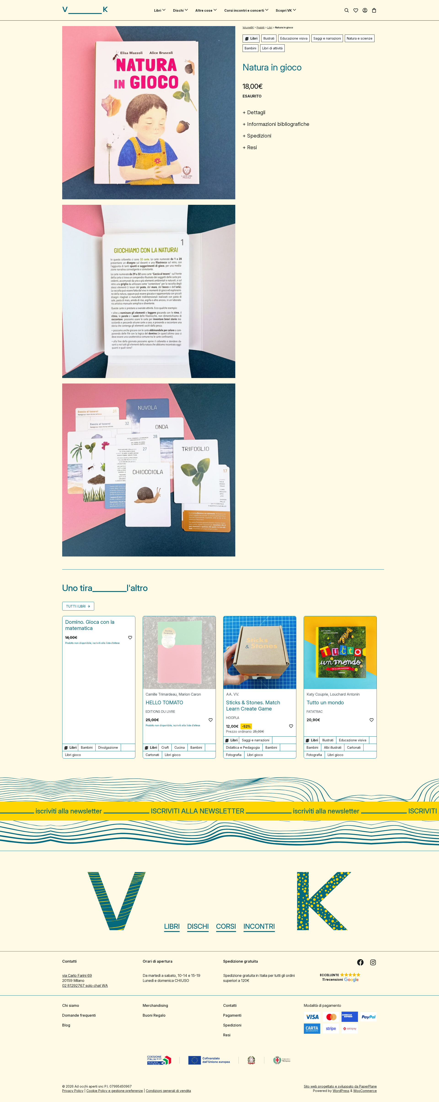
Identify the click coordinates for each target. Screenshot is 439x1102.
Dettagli (256, 112)
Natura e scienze (359, 38)
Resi (252, 147)
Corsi (226, 926)
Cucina (179, 747)
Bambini (250, 48)
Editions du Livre (160, 711)
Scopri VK (284, 10)
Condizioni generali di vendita (168, 1091)
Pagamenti (232, 1015)
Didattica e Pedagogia (243, 747)
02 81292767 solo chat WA (85, 985)
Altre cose (203, 10)
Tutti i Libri (76, 606)
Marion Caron (190, 694)
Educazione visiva (294, 38)
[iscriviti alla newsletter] (219, 811)
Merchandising (155, 1005)
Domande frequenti (79, 1015)
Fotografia (233, 755)
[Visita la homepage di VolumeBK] (85, 10)
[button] (130, 637)
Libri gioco (73, 755)
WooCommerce (365, 1091)
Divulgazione (108, 747)
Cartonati (152, 755)
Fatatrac (315, 711)
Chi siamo (70, 1005)
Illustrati (268, 38)
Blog (66, 1025)
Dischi (178, 10)
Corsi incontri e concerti (244, 10)
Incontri (259, 926)
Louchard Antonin (345, 694)
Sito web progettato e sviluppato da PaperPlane (340, 1086)
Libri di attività (272, 48)
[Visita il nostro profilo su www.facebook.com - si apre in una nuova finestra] (360, 962)
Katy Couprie (317, 694)
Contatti (230, 1005)
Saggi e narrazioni (327, 38)
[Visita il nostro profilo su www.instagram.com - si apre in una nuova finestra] (373, 962)
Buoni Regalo (154, 1015)
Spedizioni (259, 136)
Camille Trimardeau (161, 694)
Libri (157, 10)
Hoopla (232, 718)
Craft (165, 747)
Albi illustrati (332, 747)
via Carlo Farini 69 (77, 975)
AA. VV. (232, 694)
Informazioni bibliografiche (278, 124)
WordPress (341, 1091)
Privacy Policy (72, 1091)
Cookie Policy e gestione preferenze (114, 1091)
